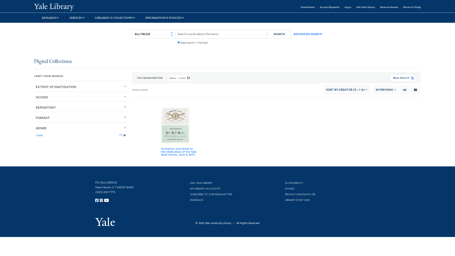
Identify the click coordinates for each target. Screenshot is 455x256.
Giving (289, 188)
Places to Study (412, 7)
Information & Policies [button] (163, 18)
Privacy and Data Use (300, 194)
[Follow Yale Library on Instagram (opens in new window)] (101, 200)
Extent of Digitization (56, 87)
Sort (345, 89)
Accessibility (294, 183)
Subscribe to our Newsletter (211, 194)
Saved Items (308, 7)
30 (384, 89)
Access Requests (329, 7)
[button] (279, 34)
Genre (41, 128)
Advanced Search (307, 34)
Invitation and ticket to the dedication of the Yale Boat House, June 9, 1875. (178, 151)
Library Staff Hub (297, 200)
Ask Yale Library (365, 7)
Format (43, 118)
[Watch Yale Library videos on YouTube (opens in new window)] (106, 200)
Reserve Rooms (389, 7)
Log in (347, 7)
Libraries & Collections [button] (114, 18)
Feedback (196, 200)
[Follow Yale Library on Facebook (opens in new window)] (96, 200)
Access (42, 97)
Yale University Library (63, 6)
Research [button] (49, 18)
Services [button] (75, 18)
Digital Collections (53, 61)
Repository (46, 107)
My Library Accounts (205, 188)
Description (187, 42)
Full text (203, 42)
